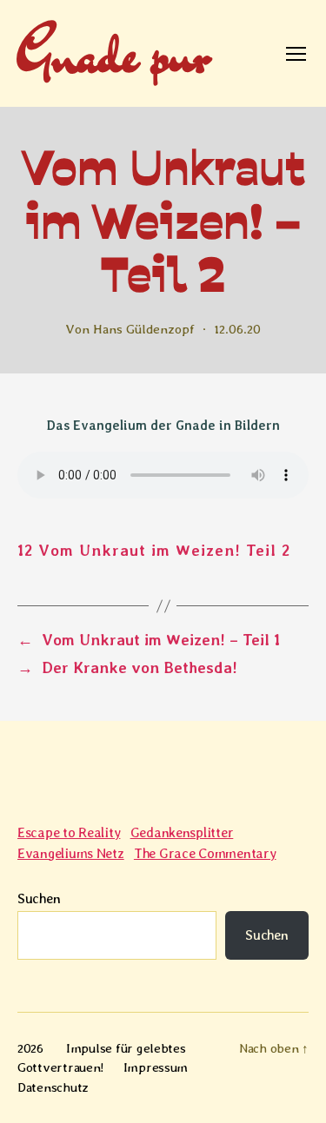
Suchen (38, 898)
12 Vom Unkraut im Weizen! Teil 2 (153, 550)
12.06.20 (237, 329)
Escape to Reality (68, 832)
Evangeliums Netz (70, 853)
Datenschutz (53, 1087)
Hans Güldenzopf (144, 329)
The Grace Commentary (205, 853)
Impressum (156, 1067)
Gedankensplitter (182, 832)
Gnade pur (112, 53)
